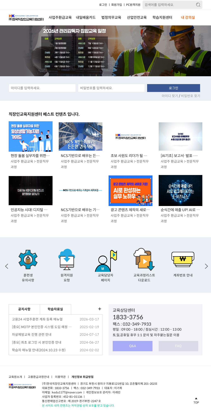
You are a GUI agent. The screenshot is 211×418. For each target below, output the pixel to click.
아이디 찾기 (170, 96)
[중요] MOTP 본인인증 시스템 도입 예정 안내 (42, 327)
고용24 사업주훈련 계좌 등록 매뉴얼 (37, 319)
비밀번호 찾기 (190, 96)
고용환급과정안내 (38, 377)
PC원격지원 (133, 5)
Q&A (132, 346)
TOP (196, 402)
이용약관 (60, 377)
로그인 (103, 5)
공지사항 (24, 309)
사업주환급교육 (60, 17)
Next (205, 265)
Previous (6, 265)
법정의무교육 (111, 17)
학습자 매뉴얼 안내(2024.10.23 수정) (39, 350)
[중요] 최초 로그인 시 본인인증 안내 (36, 342)
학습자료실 (55, 309)
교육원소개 (15, 377)
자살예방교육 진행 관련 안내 (32, 334)
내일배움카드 (86, 17)
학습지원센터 (162, 17)
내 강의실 (188, 17)
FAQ (178, 346)
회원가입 (116, 5)
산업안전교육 (137, 17)
